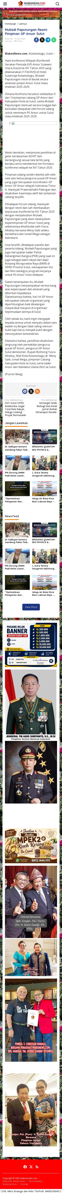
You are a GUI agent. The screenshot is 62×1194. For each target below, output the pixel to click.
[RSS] (37, 391)
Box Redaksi (35, 1181)
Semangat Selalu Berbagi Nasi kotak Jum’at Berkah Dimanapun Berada (46, 406)
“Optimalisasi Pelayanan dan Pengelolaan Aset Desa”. (14, 500)
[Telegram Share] (47, 39)
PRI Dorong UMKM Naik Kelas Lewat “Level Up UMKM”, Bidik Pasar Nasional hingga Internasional (16, 474)
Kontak (24, 1184)
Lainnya (8, 41)
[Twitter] (31, 391)
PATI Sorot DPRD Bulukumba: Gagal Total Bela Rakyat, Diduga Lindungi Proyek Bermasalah (15, 408)
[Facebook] (24, 391)
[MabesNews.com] (31, 3)
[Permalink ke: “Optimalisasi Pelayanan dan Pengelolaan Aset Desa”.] (17, 488)
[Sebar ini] (36, 39)
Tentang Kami (9, 1184)
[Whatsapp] (53, 39)
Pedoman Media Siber (13, 1181)
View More (31, 607)
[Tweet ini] (42, 39)
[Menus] (5, 4)
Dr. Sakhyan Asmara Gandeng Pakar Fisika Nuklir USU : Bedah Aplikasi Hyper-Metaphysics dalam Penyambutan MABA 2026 (17, 448)
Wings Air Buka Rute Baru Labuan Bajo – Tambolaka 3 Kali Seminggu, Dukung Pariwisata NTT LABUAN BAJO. (43, 500)
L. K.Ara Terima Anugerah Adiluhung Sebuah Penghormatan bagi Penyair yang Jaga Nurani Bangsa (43, 474)
